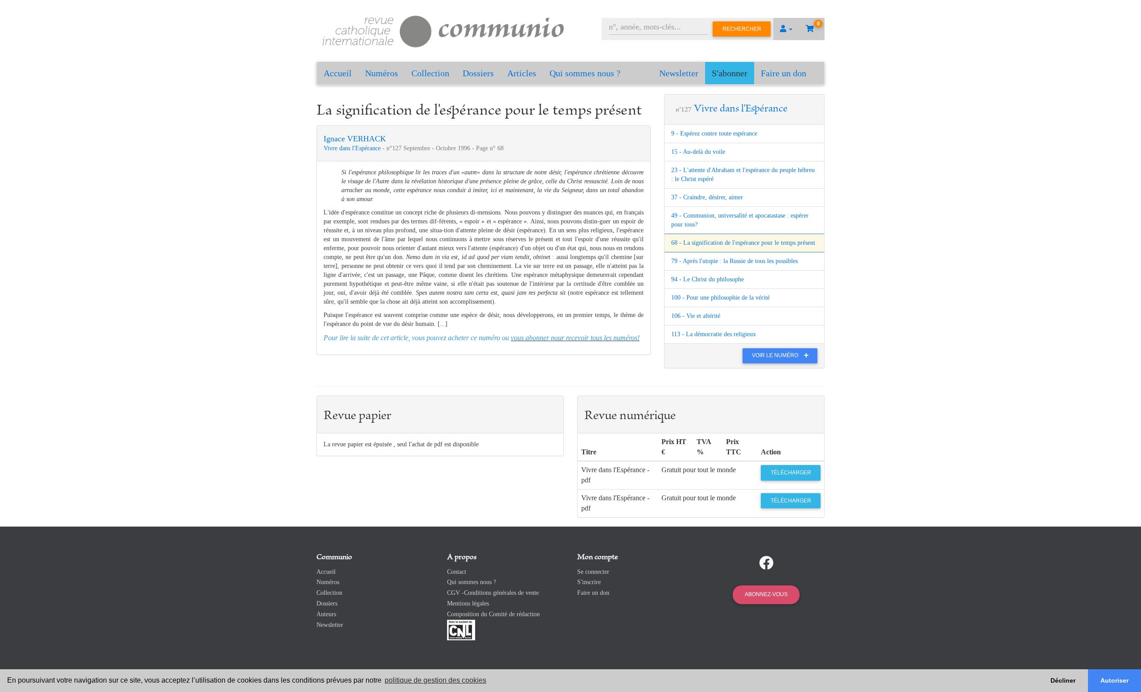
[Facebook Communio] (766, 563)
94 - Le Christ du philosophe (707, 279)
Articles (521, 73)
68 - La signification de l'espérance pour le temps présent (743, 242)
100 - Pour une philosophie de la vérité (720, 297)
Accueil (338, 73)
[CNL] (461, 629)
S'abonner (729, 73)
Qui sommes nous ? (585, 73)
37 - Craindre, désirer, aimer (707, 197)
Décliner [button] (1063, 680)
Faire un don (783, 73)
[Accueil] (443, 30)
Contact (456, 571)
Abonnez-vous (766, 594)
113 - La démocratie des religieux (713, 334)
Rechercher (741, 29)
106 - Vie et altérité (695, 316)
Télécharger (791, 473)
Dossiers (478, 73)
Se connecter (593, 571)
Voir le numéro (776, 355)
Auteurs (326, 614)
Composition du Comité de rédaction (493, 614)
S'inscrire (589, 582)
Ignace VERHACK (355, 138)
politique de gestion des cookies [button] (435, 680)
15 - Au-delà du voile (698, 151)
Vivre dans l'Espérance (353, 148)
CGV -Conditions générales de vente (493, 592)
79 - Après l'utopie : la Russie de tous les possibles (734, 261)
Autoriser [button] (1114, 680)
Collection (430, 73)
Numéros (381, 73)
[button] (786, 29)
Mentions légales (468, 603)
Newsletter (678, 73)
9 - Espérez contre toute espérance (714, 133)
